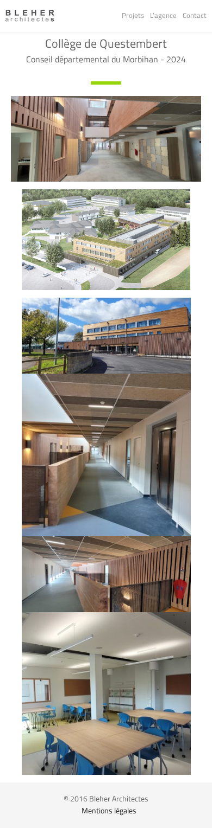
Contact (195, 15)
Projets (133, 15)
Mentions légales (109, 811)
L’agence (163, 15)
